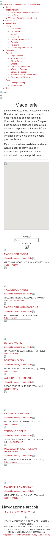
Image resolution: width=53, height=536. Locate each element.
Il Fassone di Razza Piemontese (25, 12)
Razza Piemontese (13, 9)
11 (22, 511)
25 (35, 511)
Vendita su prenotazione (21, 47)
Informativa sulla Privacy (26, 534)
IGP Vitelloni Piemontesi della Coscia (21, 17)
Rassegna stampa (18, 82)
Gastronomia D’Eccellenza (22, 77)
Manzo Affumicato (18, 58)
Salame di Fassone (19, 71)
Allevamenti (16, 28)
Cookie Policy (44, 534)
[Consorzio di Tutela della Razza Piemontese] (20, 4)
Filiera (8, 26)
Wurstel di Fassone (19, 69)
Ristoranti (15, 44)
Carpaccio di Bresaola (20, 66)
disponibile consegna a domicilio (18, 258)
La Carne (15, 15)
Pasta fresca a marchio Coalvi (24, 74)
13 (27, 511)
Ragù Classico (17, 55)
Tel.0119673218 (11, 497)
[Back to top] (1, 1)
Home (8, 7)
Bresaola (14, 63)
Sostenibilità (10, 23)
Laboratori (15, 31)
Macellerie (15, 36)
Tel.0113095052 (17, 300)
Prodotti (8, 53)
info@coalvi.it (8, 534)
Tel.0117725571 (17, 442)
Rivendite (15, 42)
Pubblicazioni (16, 85)
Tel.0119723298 (11, 371)
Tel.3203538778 (11, 388)
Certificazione (11, 20)
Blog (7, 88)
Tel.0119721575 (11, 353)
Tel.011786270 (11, 265)
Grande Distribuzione (20, 39)
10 (19, 511)
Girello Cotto (16, 61)
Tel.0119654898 (11, 424)
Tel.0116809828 (11, 462)
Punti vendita (11, 50)
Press (7, 80)
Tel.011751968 (10, 318)
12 (25, 511)
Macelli (14, 34)
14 (30, 511)
